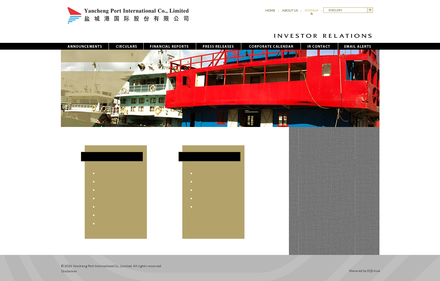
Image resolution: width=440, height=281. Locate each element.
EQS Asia (373, 271)
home (270, 10)
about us (290, 10)
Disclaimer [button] (69, 271)
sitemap (311, 10)
